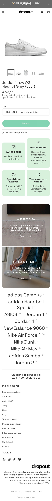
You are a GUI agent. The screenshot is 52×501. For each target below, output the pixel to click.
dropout (20, 491)
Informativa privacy (11, 432)
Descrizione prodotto (16, 132)
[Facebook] (4, 459)
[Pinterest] (19, 459)
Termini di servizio (10, 419)
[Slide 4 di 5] (33, 73)
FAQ (4, 414)
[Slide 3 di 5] (26, 73)
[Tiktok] (14, 459)
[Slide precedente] (3, 4)
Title (4, 106)
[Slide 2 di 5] (18, 73)
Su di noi (6, 396)
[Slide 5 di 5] (41, 73)
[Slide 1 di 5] (11, 73)
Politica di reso (9, 428)
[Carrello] (48, 12)
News (4, 410)
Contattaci (7, 442)
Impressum (7, 437)
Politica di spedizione (12, 423)
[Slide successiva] (49, 4)
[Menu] (3, 12)
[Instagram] (9, 459)
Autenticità (7, 401)
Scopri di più (26, 236)
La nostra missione (11, 392)
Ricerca (5, 446)
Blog (4, 405)
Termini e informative (26, 497)
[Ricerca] (42, 12)
